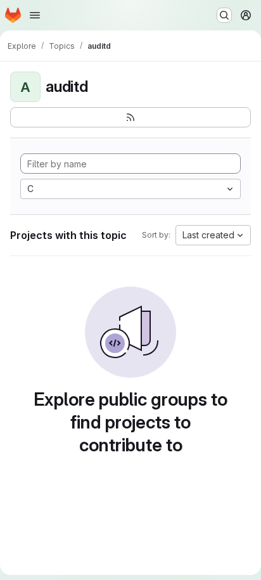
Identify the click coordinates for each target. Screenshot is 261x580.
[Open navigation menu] (35, 15)
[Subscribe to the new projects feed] (130, 117)
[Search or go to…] (224, 15)
